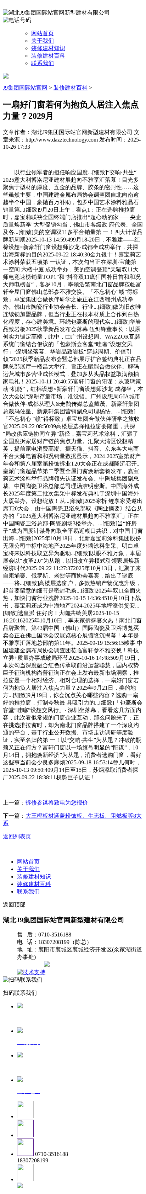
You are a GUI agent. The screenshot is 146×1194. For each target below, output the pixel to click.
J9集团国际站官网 (25, 88)
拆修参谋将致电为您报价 (57, 803)
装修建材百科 (48, 56)
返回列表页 (17, 836)
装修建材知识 (48, 48)
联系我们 (42, 63)
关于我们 (42, 41)
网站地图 (31, 965)
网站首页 (42, 33)
